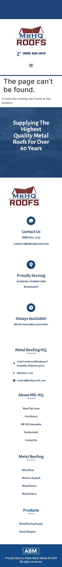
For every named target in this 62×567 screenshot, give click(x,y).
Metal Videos (29, 493)
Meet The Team (31, 408)
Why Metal (28, 470)
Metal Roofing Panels (31, 523)
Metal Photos (29, 486)
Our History (31, 416)
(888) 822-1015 (34, 53)
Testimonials (31, 432)
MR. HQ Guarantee (31, 424)
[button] (31, 65)
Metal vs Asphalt (31, 478)
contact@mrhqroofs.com (31, 243)
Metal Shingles (27, 531)
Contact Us (31, 440)
